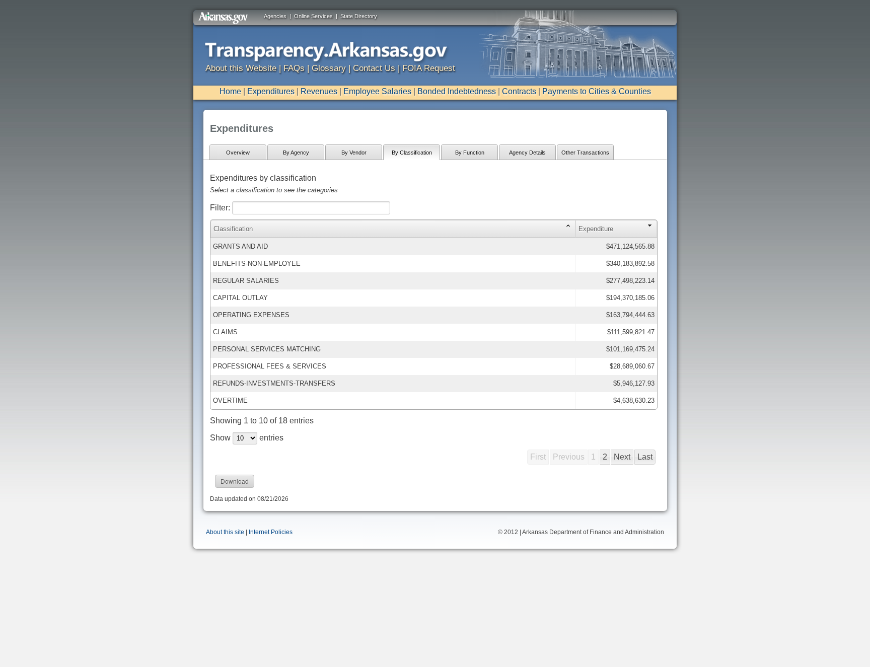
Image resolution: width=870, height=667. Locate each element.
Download (235, 481)
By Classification (412, 153)
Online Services (313, 16)
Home (230, 91)
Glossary (329, 68)
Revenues (319, 91)
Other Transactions (585, 153)
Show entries (246, 437)
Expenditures (271, 91)
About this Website (240, 68)
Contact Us (374, 68)
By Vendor (354, 153)
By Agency (296, 153)
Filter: (221, 207)
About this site (225, 532)
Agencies (275, 16)
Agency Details (527, 153)
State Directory (358, 16)
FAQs (294, 68)
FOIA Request (428, 68)
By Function (469, 153)
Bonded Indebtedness (456, 91)
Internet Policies (271, 532)
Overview (238, 153)
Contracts (519, 91)
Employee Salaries (377, 91)
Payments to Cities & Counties (596, 91)
